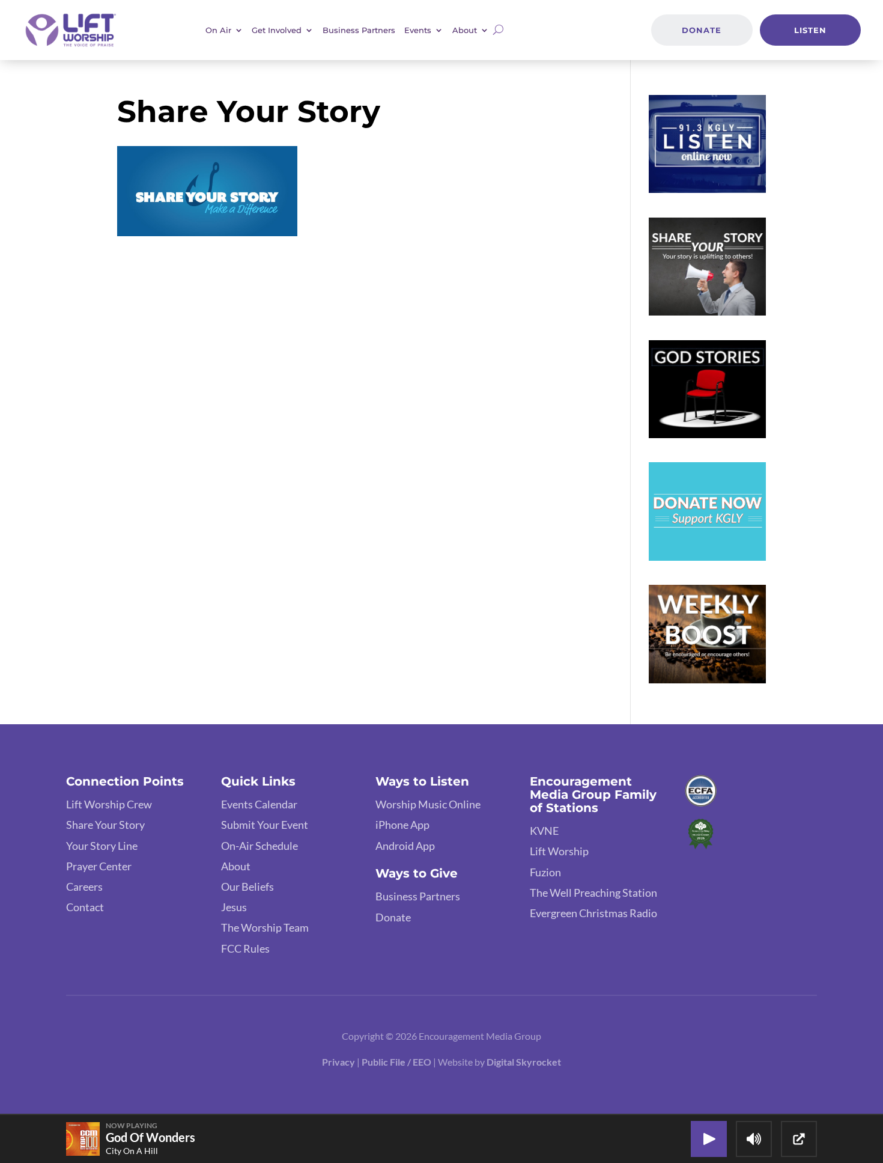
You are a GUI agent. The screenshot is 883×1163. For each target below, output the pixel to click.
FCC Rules (245, 948)
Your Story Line (102, 845)
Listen (810, 30)
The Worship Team (265, 927)
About (235, 866)
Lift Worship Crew (109, 804)
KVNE (544, 830)
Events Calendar (259, 804)
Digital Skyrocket (524, 1061)
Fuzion (545, 872)
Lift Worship (559, 851)
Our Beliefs (247, 886)
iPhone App (402, 824)
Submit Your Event (264, 824)
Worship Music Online (428, 804)
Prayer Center (99, 866)
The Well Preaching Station (593, 892)
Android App (405, 845)
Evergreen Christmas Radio (593, 913)
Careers (84, 886)
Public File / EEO (397, 1061)
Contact (85, 907)
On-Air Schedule (259, 845)
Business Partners (359, 30)
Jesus (234, 907)
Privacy (338, 1061)
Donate (701, 30)
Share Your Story (105, 824)
